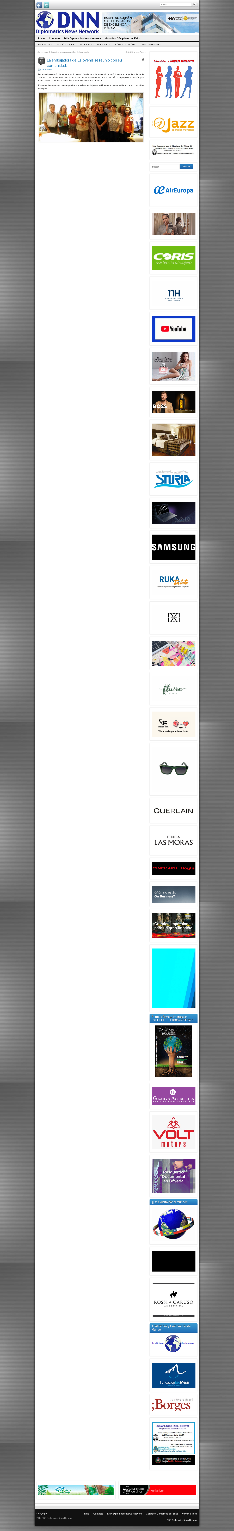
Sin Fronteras (47, 70)
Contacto (98, 1513)
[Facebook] (39, 5)
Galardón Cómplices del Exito (162, 1513)
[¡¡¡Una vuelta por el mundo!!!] (173, 1224)
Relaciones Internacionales (95, 44)
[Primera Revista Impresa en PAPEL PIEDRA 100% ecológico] (173, 1051)
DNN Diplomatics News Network (124, 1513)
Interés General (66, 44)
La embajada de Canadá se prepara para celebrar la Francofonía (63, 52)
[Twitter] (46, 5)
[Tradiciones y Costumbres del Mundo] (173, 1353)
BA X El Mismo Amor (135, 52)
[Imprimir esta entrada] (143, 59)
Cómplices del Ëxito (126, 44)
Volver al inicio (190, 1513)
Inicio (86, 1513)
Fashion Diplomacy (151, 44)
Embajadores (45, 44)
